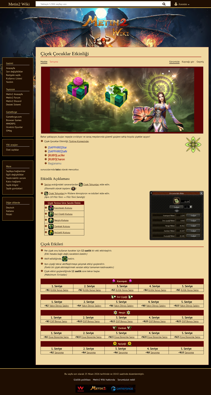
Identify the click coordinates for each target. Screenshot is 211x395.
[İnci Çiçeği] (113, 296)
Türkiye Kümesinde (78, 141)
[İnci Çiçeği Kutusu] (51, 213)
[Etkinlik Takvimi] (73, 188)
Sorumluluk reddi (126, 379)
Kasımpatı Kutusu (63, 207)
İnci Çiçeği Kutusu (63, 213)
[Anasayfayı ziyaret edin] (105, 26)
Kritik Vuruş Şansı (59, 289)
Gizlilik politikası (82, 379)
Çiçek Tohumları (91, 184)
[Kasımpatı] (113, 281)
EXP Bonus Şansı (58, 321)
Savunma (59, 352)
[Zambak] (115, 328)
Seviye (47, 184)
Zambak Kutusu (62, 226)
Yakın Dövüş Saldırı (59, 305)
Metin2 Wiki (19, 4)
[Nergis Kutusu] (51, 220)
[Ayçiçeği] (114, 343)
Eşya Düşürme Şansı (59, 336)
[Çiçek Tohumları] (81, 184)
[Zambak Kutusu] (51, 226)
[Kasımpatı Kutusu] (51, 207)
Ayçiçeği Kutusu (62, 232)
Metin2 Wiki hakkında (104, 379)
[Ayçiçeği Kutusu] (51, 232)
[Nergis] (115, 312)
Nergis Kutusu (61, 220)
